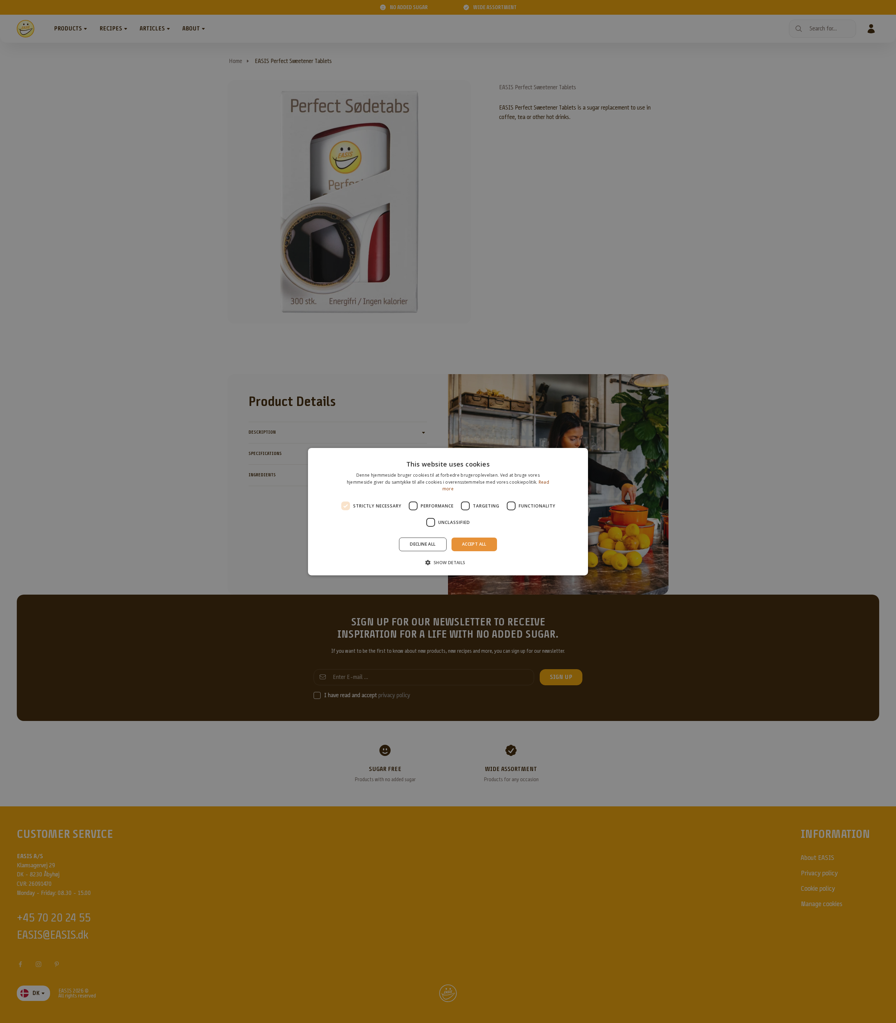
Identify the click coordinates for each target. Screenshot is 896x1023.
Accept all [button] (474, 544)
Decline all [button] (422, 544)
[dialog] (448, 511)
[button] (447, 562)
